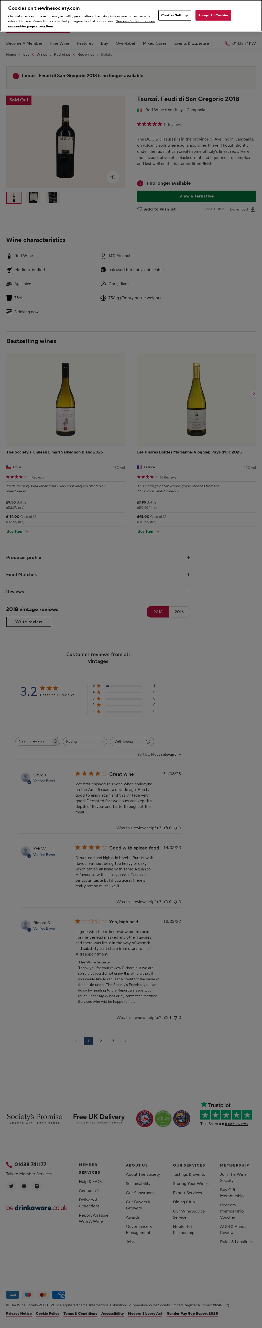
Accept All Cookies (213, 15)
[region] (131, 16)
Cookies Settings (174, 15)
